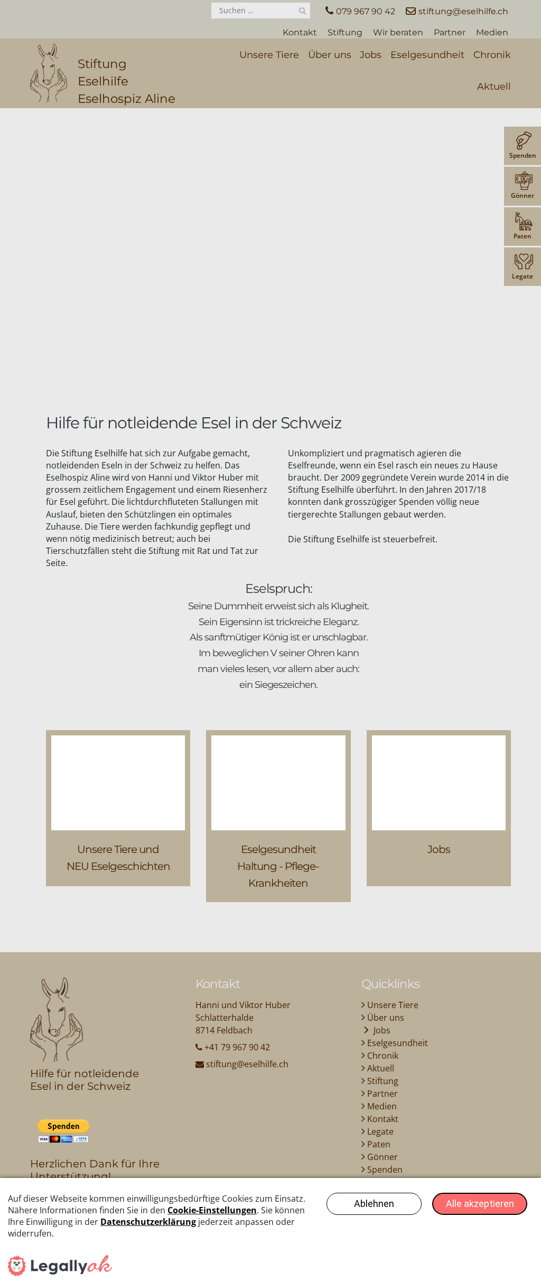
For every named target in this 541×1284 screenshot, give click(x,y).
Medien (492, 32)
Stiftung (345, 32)
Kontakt (300, 32)
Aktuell (494, 86)
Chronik (492, 55)
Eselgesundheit (427, 55)
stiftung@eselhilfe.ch (247, 1064)
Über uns (329, 55)
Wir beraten (398, 32)
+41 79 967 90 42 (237, 1047)
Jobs (370, 55)
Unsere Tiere (269, 55)
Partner (449, 32)
